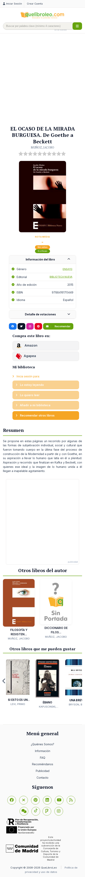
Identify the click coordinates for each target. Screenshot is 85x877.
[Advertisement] (42, 79)
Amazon (30, 346)
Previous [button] (4, 681)
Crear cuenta (35, 3)
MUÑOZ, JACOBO (42, 147)
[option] (18, 682)
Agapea (30, 356)
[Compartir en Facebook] (13, 326)
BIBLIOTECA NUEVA (61, 276)
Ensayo (67, 269)
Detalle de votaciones (40, 314)
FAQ (42, 757)
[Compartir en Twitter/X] (21, 326)
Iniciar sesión (14, 3)
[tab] (42, 259)
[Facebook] (11, 800)
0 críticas (42, 251)
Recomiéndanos (42, 764)
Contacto (42, 777)
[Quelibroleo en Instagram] (30, 326)
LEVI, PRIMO (17, 704)
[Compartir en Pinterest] (38, 326)
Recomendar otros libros (37, 415)
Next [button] (81, 681)
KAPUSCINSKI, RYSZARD (47, 707)
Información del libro (40, 259)
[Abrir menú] (77, 26)
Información (42, 751)
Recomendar (62, 326)
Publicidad (42, 771)
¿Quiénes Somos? (42, 744)
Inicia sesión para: (28, 376)
